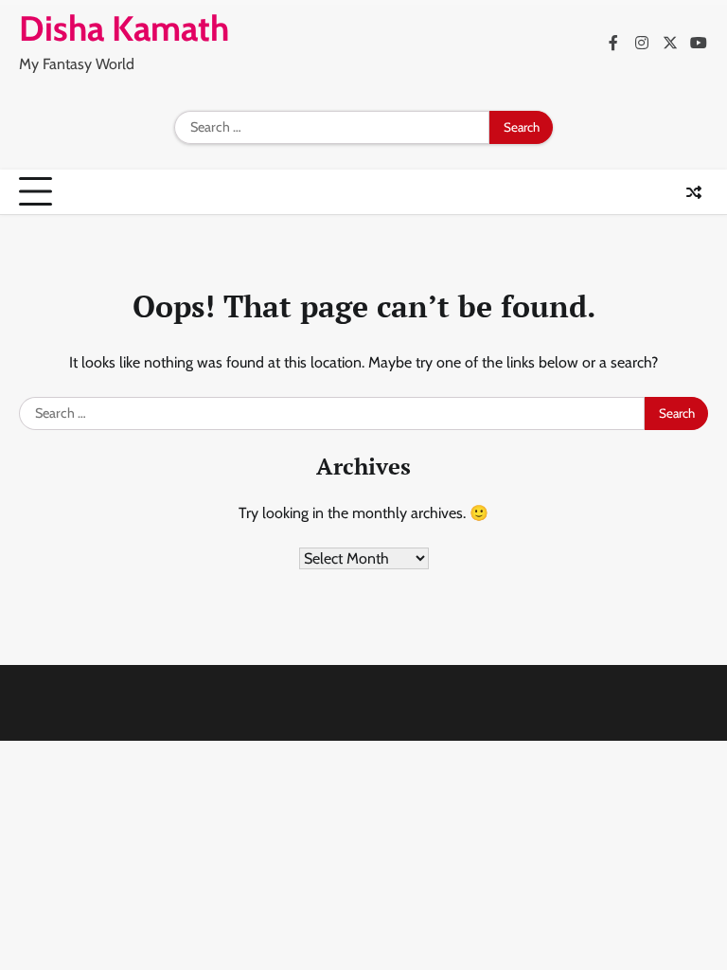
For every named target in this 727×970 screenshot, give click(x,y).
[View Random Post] (694, 192)
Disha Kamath (124, 28)
